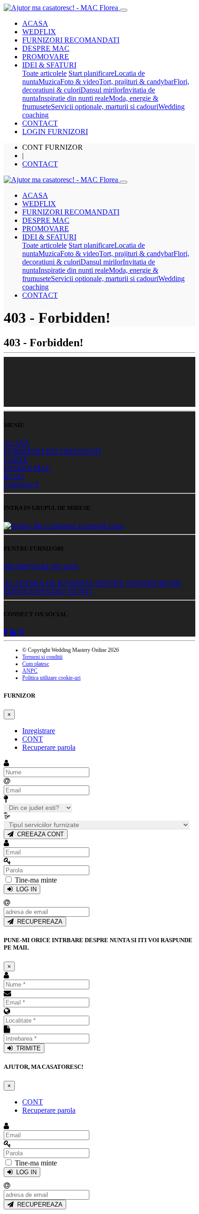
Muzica (49, 82)
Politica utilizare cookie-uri (51, 677)
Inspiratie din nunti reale (73, 98)
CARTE (16, 460)
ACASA (35, 23)
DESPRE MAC (45, 48)
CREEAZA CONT (38, 834)
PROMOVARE (45, 57)
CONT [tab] (32, 739)
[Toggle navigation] (123, 10)
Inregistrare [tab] (38, 731)
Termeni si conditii (42, 657)
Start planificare (91, 73)
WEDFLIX (39, 32)
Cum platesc (35, 664)
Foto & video (79, 82)
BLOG (14, 476)
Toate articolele (44, 73)
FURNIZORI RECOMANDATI (70, 40)
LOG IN (24, 889)
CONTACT (40, 123)
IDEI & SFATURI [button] (49, 65)
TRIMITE (26, 1048)
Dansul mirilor (102, 90)
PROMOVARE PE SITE (41, 566)
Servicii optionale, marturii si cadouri (104, 106)
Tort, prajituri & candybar (136, 82)
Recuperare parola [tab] (48, 747)
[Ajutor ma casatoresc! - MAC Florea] (62, 8)
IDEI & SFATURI (49, 237)
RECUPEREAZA (37, 921)
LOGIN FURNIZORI (55, 131)
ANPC (29, 671)
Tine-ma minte (36, 880)
